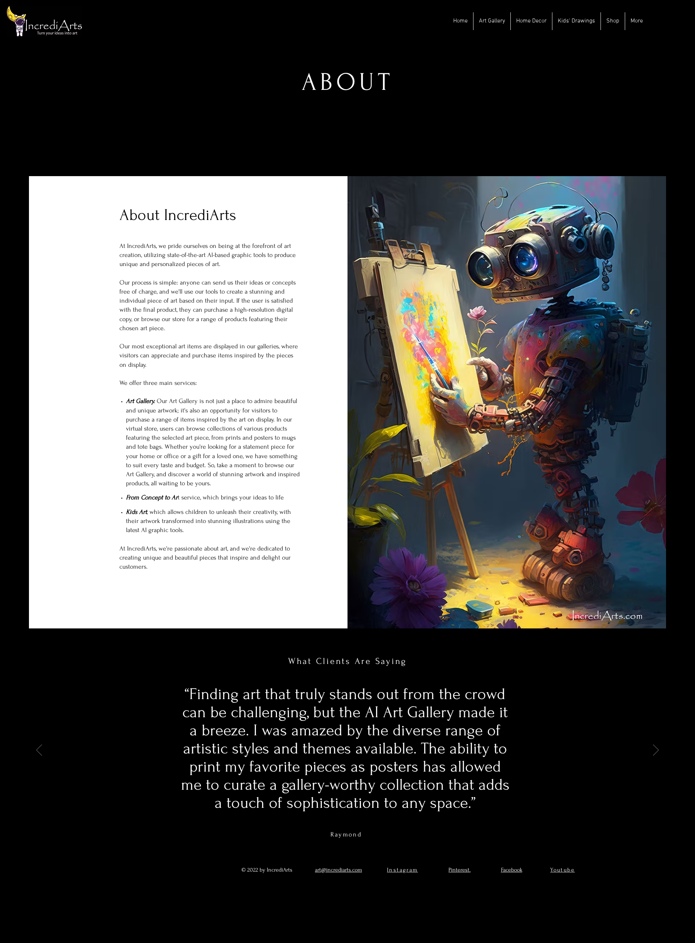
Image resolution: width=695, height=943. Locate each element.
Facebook (511, 870)
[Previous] (39, 750)
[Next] (656, 750)
